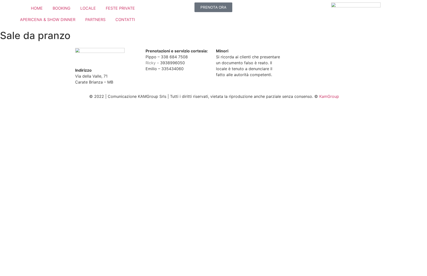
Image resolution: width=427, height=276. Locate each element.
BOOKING (61, 8)
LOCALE (88, 8)
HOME (37, 8)
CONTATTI (125, 19)
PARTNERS (95, 19)
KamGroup (329, 96)
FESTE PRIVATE (120, 8)
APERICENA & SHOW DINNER (47, 19)
